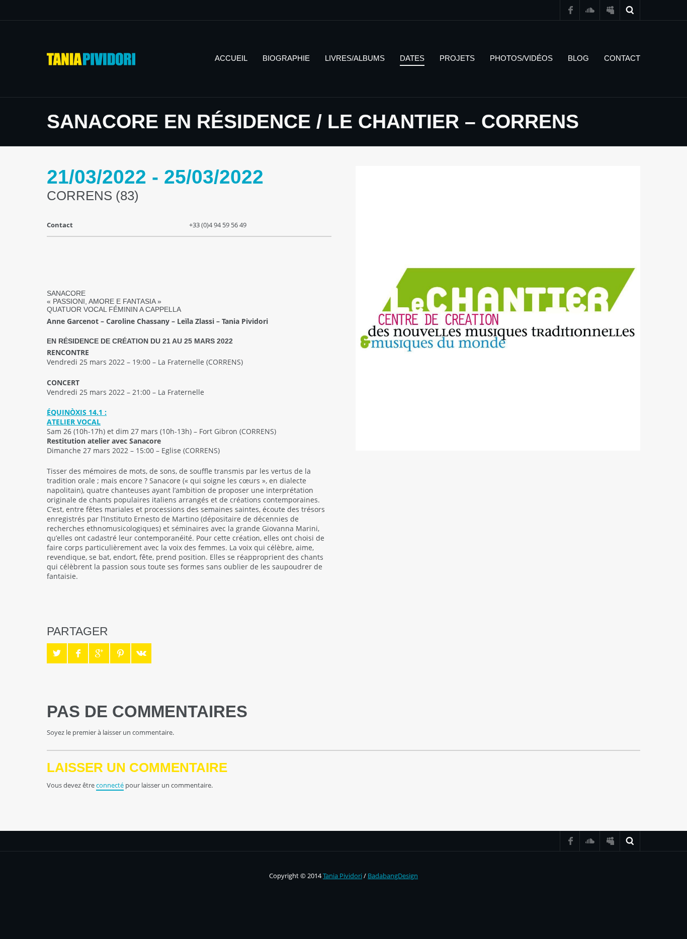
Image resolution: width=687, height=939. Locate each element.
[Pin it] (120, 653)
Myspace (610, 10)
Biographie (286, 58)
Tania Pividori (342, 875)
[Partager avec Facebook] (78, 653)
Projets (457, 58)
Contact (622, 58)
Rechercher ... (630, 10)
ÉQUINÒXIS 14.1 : (77, 412)
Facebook (570, 10)
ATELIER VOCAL (74, 421)
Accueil (231, 58)
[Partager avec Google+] (99, 653)
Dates (412, 58)
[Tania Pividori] (91, 59)
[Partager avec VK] (141, 653)
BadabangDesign (393, 875)
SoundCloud (590, 10)
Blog (578, 58)
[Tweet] (57, 653)
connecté (110, 785)
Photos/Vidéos (521, 58)
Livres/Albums (355, 58)
